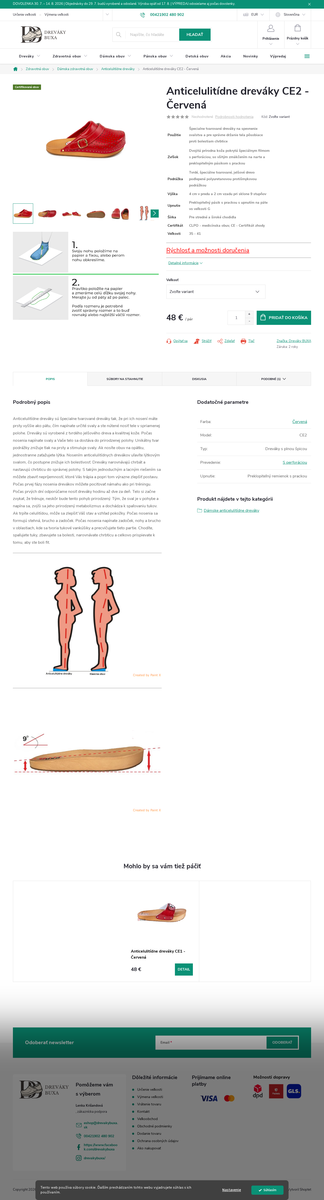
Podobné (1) (271, 379)
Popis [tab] (50, 379)
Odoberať (282, 1042)
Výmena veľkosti (57, 14)
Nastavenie (231, 1190)
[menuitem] (30, 56)
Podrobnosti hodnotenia (234, 117)
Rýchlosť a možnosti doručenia (207, 250)
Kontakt (143, 1111)
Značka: (294, 341)
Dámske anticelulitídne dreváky (231, 510)
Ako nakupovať (149, 1148)
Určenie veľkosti (24, 14)
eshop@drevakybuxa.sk (101, 1125)
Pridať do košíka (288, 318)
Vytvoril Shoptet (299, 1189)
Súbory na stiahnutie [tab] (125, 379)
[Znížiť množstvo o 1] (249, 321)
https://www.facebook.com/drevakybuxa (100, 1147)
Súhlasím (270, 1190)
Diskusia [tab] (199, 379)
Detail (184, 969)
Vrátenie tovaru (149, 1104)
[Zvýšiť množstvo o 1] (249, 314)
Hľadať (195, 34)
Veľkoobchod (147, 1119)
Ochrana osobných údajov (157, 1141)
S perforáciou (295, 462)
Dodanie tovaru (149, 1133)
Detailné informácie (183, 263)
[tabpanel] (162, 931)
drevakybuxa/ (94, 1158)
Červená (299, 422)
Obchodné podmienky (154, 1126)
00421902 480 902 (99, 1136)
